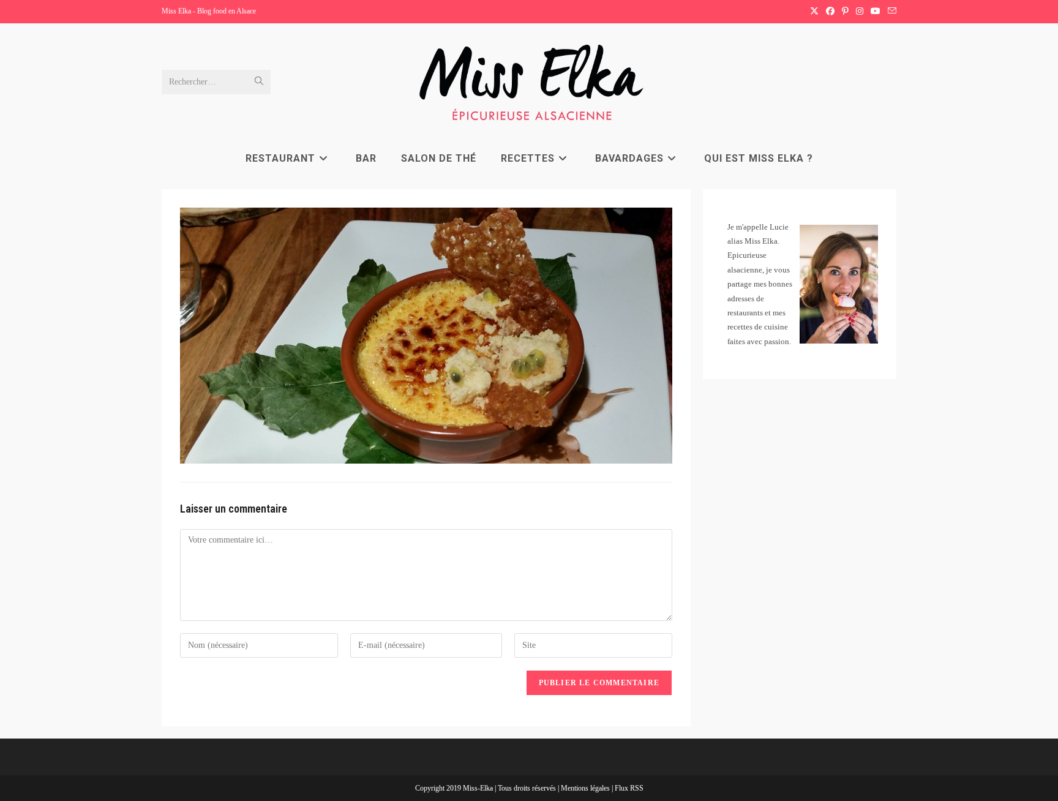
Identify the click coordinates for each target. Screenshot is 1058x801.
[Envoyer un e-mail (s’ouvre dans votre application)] (890, 12)
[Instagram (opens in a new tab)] (859, 12)
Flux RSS (629, 788)
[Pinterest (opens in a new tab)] (845, 12)
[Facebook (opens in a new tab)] (830, 12)
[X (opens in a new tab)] (814, 12)
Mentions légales (586, 788)
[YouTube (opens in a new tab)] (875, 12)
